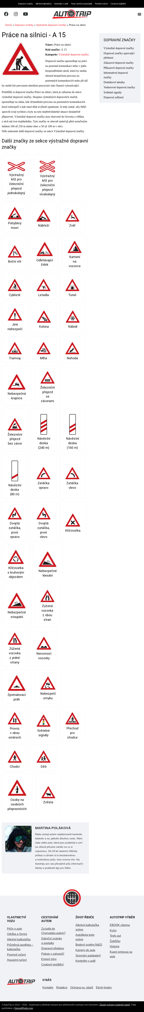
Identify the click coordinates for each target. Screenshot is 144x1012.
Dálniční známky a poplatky (51, 941)
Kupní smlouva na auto (121, 954)
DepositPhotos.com (23, 1008)
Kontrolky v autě (61, 4)
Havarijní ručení (17, 959)
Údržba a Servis (17, 933)
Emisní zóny (49, 959)
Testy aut (115, 935)
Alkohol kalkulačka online (87, 927)
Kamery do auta (85, 950)
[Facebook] (6, 14)
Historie (114, 946)
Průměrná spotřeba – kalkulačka (20, 947)
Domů (8, 25)
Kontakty (47, 987)
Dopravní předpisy (52, 948)
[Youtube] (25, 14)
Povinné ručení (101, 4)
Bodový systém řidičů (89, 944)
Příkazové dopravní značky (119, 67)
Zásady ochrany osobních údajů (114, 1005)
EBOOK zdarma (120, 925)
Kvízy (113, 930)
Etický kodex (104, 987)
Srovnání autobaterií (88, 955)
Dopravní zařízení (113, 97)
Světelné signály (113, 92)
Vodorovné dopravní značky (119, 87)
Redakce (61, 987)
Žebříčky (115, 941)
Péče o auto (14, 928)
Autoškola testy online (85, 937)
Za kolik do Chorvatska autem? (53, 931)
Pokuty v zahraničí (52, 953)
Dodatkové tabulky (114, 82)
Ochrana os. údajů (81, 987)
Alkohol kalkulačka (43, 4)
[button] (139, 14)
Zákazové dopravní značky (119, 62)
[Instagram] (15, 14)
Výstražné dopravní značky (51, 25)
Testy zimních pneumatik (81, 4)
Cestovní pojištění (118, 4)
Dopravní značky (25, 4)
